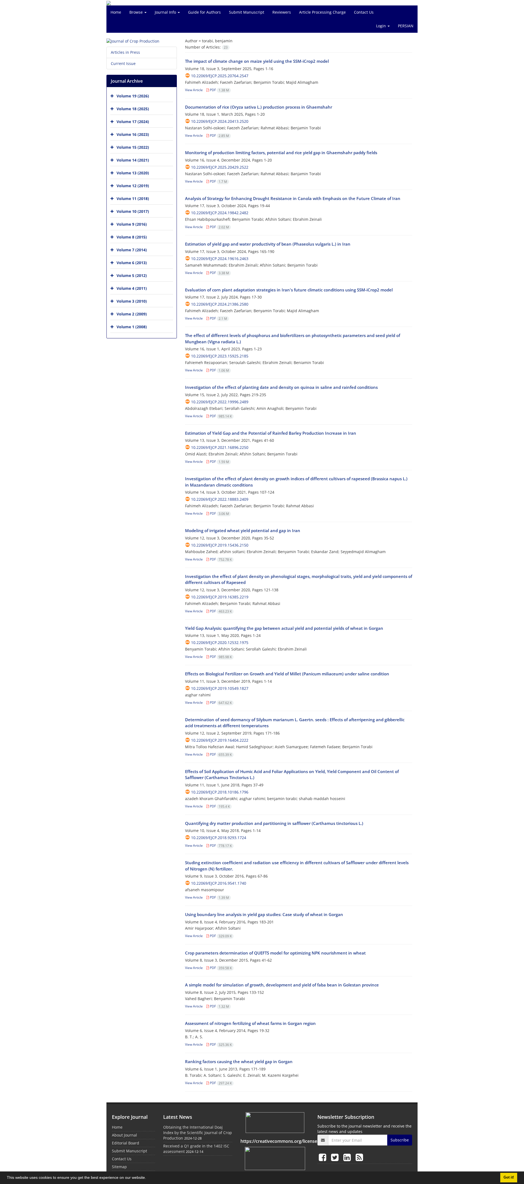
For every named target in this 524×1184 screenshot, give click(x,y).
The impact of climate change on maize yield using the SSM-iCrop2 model (257, 61)
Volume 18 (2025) (133, 108)
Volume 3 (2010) (132, 301)
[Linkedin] (348, 1157)
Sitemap (119, 1166)
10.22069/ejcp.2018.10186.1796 (219, 792)
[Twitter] (336, 1157)
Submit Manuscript (246, 12)
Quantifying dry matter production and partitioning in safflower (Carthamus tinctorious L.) (274, 823)
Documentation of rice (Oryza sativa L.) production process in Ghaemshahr (258, 107)
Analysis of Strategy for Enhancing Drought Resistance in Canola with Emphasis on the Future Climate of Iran (292, 198)
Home (116, 12)
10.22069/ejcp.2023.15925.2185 (219, 356)
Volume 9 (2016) (132, 224)
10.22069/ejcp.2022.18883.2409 (219, 499)
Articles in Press (125, 52)
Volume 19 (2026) (133, 96)
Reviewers (281, 12)
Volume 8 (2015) (132, 237)
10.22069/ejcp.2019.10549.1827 (219, 688)
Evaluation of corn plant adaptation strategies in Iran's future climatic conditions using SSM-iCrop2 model (289, 290)
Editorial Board (125, 1143)
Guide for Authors (204, 12)
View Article (194, 90)
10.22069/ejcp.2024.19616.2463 (219, 258)
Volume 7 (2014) (132, 249)
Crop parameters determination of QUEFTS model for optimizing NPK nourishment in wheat (275, 953)
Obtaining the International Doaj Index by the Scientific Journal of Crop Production (197, 1133)
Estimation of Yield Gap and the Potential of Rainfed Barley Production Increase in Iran (270, 433)
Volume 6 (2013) (132, 262)
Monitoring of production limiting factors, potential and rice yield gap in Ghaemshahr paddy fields (281, 152)
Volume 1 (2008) (132, 326)
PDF (219, 90)
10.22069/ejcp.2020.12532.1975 (219, 642)
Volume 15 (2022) (133, 147)
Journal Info (166, 12)
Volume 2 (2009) (132, 314)
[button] (148, 1178)
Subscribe (400, 1140)
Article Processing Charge (322, 12)
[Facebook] (323, 1157)
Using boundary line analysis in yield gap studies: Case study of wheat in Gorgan (264, 914)
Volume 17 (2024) (133, 121)
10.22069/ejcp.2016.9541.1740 (218, 883)
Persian (405, 25)
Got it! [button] (509, 1177)
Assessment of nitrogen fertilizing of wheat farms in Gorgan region (250, 1023)
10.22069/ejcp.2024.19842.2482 (219, 212)
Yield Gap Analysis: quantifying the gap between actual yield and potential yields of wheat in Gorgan (284, 628)
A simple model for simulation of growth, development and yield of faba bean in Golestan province (282, 985)
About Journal (124, 1135)
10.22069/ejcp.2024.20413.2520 (219, 121)
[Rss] (359, 1157)
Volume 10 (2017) (133, 211)
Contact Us (364, 12)
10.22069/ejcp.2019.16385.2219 (219, 597)
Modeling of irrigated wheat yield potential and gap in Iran (242, 530)
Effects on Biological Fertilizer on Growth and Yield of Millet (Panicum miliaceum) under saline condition (287, 673)
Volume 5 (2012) (132, 275)
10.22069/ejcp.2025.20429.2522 (219, 167)
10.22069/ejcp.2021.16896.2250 (219, 447)
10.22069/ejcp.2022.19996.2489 (219, 401)
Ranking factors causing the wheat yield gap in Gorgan (239, 1061)
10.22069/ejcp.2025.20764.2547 (219, 75)
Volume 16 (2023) (133, 134)
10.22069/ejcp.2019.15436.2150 (219, 545)
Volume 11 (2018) (133, 198)
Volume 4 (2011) (132, 288)
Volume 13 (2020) (133, 172)
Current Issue (123, 63)
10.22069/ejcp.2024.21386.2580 (219, 304)
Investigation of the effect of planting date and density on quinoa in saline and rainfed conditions (281, 387)
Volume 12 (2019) (133, 185)
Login (381, 25)
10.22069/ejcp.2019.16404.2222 (219, 740)
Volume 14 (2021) (133, 160)
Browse (136, 12)
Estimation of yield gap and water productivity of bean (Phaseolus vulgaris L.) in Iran (267, 244)
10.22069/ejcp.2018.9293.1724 (218, 837)
